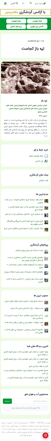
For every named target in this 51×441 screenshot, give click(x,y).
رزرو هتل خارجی (16, 26)
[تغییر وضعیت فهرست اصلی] (5, 3)
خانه (42, 41)
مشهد (39, 112)
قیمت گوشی (43, 180)
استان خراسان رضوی (40, 105)
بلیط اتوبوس (37, 21)
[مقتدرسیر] (25, 12)
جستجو (7, 401)
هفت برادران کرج (35, 366)
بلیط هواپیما (16, 21)
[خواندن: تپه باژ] (25, 77)
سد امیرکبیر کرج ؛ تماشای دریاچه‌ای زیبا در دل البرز (26, 372)
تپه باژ (44, 101)
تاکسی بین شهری (36, 26)
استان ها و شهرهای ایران (23, 105)
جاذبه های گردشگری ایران (29, 108)
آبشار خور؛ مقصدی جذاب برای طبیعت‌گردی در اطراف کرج (26, 353)
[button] (30, 3)
